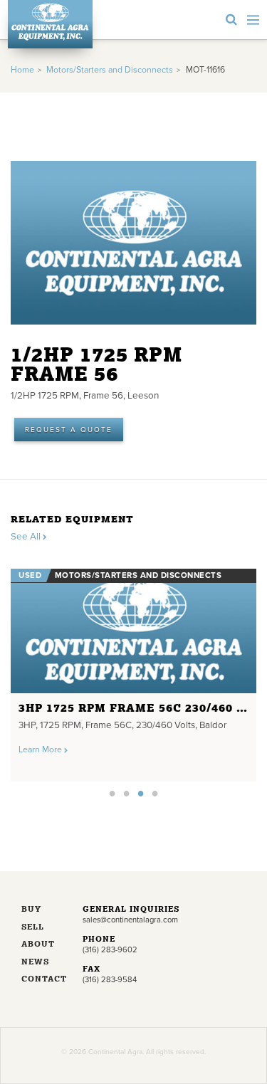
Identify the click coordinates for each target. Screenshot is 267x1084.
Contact (41, 979)
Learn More (41, 749)
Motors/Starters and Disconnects (109, 70)
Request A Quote (68, 430)
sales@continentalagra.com (130, 920)
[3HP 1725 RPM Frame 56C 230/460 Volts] (133, 631)
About (38, 944)
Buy (31, 910)
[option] (133, 671)
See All (27, 536)
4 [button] (155, 793)
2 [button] (127, 793)
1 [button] (112, 793)
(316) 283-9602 (110, 949)
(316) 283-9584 (110, 979)
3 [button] (141, 793)
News (35, 962)
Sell (32, 927)
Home (22, 70)
